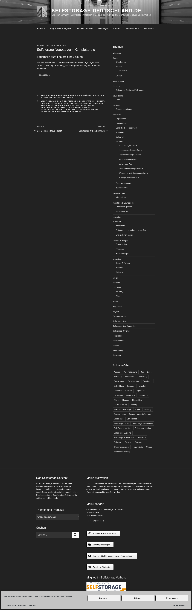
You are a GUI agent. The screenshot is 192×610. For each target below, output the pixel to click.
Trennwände (138, 447)
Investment (46, 97)
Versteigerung (118, 355)
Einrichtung (147, 381)
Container (117, 86)
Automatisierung (130, 372)
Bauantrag (123, 70)
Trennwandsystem (123, 183)
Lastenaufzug (121, 123)
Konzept (100, 101)
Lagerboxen (141, 390)
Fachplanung (59, 101)
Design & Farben (123, 263)
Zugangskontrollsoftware (129, 177)
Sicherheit (120, 137)
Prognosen (117, 306)
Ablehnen (138, 598)
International (121, 197)
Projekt (138, 409)
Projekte (116, 311)
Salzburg (119, 291)
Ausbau (117, 372)
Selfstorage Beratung (121, 321)
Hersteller (117, 114)
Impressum (32, 605)
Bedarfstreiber (118, 81)
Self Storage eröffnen (123, 428)
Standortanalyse (122, 253)
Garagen (116, 105)
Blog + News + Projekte (60, 28)
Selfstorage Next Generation (124, 326)
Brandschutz (121, 62)
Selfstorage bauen (121, 423)
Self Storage (132, 418)
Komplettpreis (87, 101)
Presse (115, 301)
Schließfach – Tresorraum (126, 127)
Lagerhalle (118, 395)
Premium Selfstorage (122, 409)
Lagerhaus (130, 395)
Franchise (120, 249)
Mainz (116, 400)
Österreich (117, 287)
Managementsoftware (128, 159)
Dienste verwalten (179, 605)
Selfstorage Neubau (88, 110)
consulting (143, 376)
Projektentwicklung (120, 316)
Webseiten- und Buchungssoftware (133, 173)
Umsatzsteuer (118, 340)
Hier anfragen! (43, 74)
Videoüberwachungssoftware (131, 168)
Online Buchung (120, 404)
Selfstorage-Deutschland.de (97, 10)
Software (119, 141)
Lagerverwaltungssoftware (130, 154)
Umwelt (116, 345)
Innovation (98, 95)
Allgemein (117, 53)
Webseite (119, 272)
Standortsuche (122, 211)
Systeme (138, 442)
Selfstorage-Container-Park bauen (130, 90)
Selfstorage (118, 418)
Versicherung (118, 350)
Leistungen (103, 28)
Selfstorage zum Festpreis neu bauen (61, 112)
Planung (134, 404)
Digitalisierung (133, 381)
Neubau (70, 97)
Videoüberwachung (122, 451)
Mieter (115, 277)
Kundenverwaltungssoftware (130, 150)
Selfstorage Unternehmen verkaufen (131, 230)
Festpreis (73, 101)
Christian (61, 45)
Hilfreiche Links (119, 193)
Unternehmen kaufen (124, 235)
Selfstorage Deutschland (143, 423)
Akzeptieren (104, 598)
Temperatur (117, 335)
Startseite (41, 28)
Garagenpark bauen (124, 109)
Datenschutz (22, 605)
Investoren (59, 97)
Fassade (119, 267)
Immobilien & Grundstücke (77, 95)
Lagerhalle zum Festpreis (55, 103)
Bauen (44, 95)
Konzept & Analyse (120, 240)
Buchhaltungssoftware (128, 145)
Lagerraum (143, 395)
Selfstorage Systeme (121, 330)
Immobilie (118, 390)
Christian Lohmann (84, 28)
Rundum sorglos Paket (67, 105)
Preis (51, 105)
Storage (128, 442)
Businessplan (121, 244)
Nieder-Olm (137, 400)
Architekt (46, 101)
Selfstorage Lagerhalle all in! (58, 110)
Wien (118, 296)
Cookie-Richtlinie (10, 605)
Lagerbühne (121, 118)
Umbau (119, 75)
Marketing (117, 259)
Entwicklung (119, 386)
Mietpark (116, 282)
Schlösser (120, 132)
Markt (118, 99)
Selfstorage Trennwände (124, 437)
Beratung (118, 376)
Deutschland (55, 95)
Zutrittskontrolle (122, 187)
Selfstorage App (125, 164)
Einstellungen (172, 598)
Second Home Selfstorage (140, 414)
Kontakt (116, 28)
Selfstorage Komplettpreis (76, 107)
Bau (142, 372)
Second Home (120, 414)
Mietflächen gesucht (124, 206)
